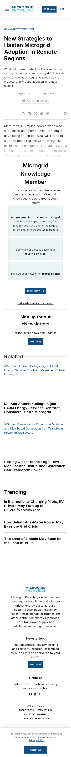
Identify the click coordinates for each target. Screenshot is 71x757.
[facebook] (23, 113)
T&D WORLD (45, 710)
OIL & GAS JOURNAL (35, 714)
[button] (6, 9)
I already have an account (36, 303)
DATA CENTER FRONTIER (35, 718)
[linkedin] (29, 113)
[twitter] (35, 113)
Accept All (35, 750)
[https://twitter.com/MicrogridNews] (39, 694)
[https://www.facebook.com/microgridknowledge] (30, 694)
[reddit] (41, 113)
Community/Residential (19, 29)
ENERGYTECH (26, 710)
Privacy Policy (36, 740)
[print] (65, 113)
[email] (48, 113)
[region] (35, 742)
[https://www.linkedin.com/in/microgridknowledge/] (35, 694)
